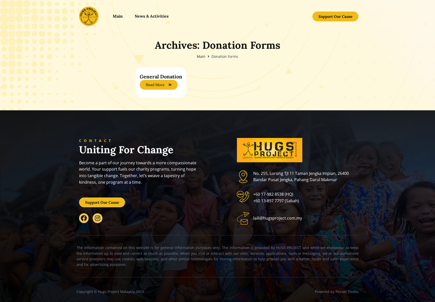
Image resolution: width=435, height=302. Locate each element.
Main (201, 56)
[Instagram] (97, 218)
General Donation (161, 76)
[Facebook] (84, 218)
